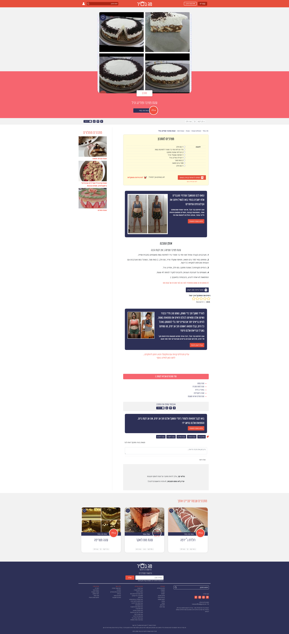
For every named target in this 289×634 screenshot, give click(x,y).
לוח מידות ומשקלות (135, 177)
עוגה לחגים (160, 437)
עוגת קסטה (140, 588)
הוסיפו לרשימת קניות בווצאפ (190, 177)
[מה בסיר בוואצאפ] (203, 597)
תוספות (163, 594)
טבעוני (163, 603)
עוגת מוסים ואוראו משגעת (137, 607)
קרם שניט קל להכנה (138, 616)
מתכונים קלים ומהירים (115, 592)
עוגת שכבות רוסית (138, 614)
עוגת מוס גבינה (139, 608)
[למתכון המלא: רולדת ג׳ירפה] (188, 520)
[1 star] (208, 298)
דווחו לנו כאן (106, 627)
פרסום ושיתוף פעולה (94, 597)
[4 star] (197, 298)
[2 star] (204, 298)
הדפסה (87, 121)
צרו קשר (134, 625)
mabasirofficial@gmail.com (199, 604)
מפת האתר (96, 595)
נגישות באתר (96, 590)
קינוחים (119, 594)
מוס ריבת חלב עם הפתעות (136, 612)
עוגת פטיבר (191, 437)
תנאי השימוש (96, 594)
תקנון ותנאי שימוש (142, 625)
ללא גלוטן (162, 605)
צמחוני (163, 601)
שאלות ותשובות (95, 592)
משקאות (163, 590)
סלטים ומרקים (161, 595)
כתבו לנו (97, 588)
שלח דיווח (202, 460)
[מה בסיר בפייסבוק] (195, 597)
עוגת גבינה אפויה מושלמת (136, 620)
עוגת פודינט (181, 437)
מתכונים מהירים (161, 588)
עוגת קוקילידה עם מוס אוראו (136, 599)
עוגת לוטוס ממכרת (138, 590)
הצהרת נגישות (152, 625)
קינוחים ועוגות (161, 597)
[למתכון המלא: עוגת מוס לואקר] (144, 520)
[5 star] (193, 298)
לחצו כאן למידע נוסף (192, 181)
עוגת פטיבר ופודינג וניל (137, 618)
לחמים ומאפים (161, 599)
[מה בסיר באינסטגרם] (199, 597)
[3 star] (201, 298)
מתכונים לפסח (117, 595)
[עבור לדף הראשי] (144, 565)
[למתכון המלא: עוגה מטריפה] (101, 520)
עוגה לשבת (171, 437)
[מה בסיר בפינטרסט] (207, 597)
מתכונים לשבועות (116, 597)
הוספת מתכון (189, 4)
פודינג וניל (201, 437)
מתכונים (119, 590)
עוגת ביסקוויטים (139, 605)
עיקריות (163, 592)
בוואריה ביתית (139, 592)
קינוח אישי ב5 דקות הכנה (137, 601)
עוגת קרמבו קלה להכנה (137, 603)
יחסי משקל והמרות (116, 588)
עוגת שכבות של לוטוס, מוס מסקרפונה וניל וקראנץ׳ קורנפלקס (136, 595)
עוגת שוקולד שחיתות (138, 610)
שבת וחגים (162, 607)
